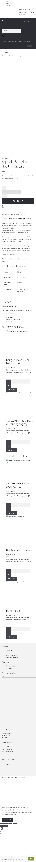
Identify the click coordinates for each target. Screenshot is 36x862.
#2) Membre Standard (8, 226)
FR (7, 1)
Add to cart (18, 200)
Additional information (13, 319)
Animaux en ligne (11, 666)
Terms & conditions (12, 657)
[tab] (20, 317)
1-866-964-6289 (7, 43)
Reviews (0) (9, 322)
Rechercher (27, 21)
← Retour (5, 52)
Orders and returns (11, 655)
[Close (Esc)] (2, 823)
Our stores (9, 668)
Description (9, 317)
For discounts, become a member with (18, 218)
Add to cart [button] (11, 579)
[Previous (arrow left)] (2, 826)
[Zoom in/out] (15, 823)
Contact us (9, 650)
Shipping (9, 653)
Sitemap (8, 764)
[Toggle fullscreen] (10, 823)
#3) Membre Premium (21, 226)
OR (3, 205)
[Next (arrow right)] (6, 826)
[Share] (6, 823)
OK (31, 859)
